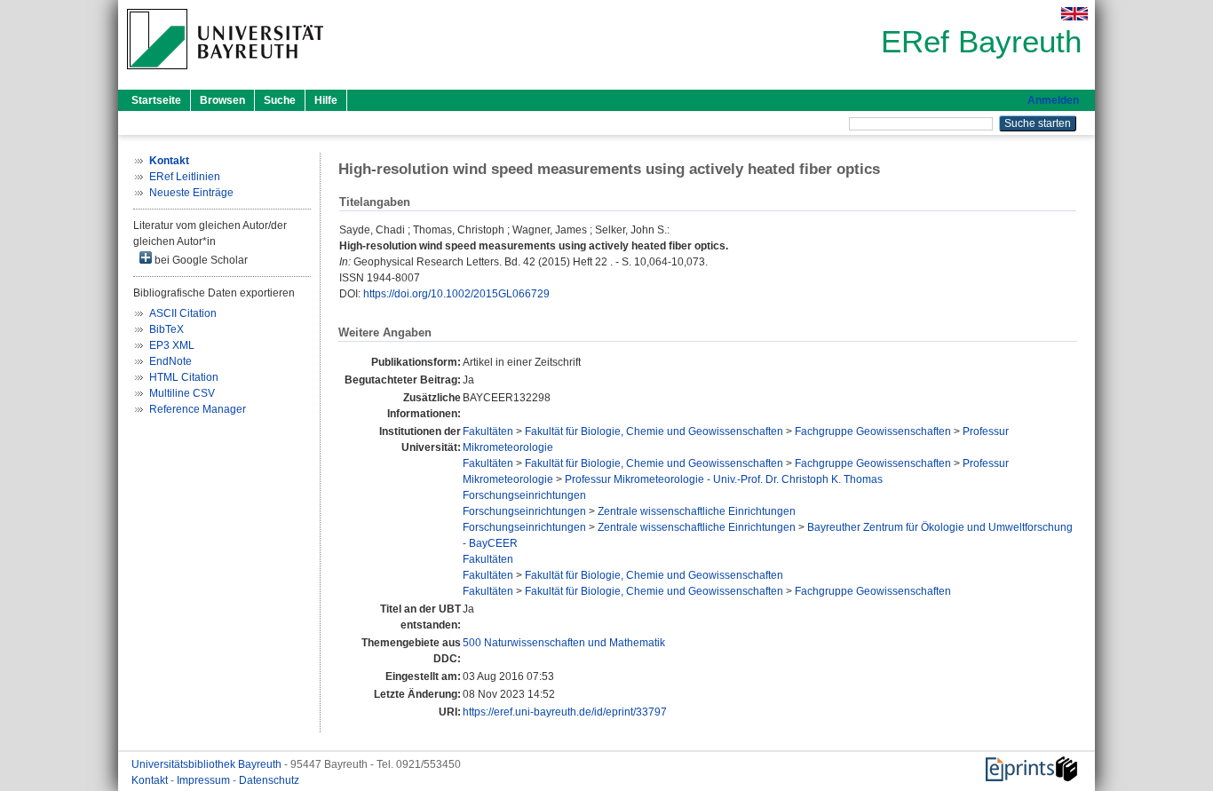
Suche (280, 100)
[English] (1074, 13)
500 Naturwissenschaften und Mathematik (564, 643)
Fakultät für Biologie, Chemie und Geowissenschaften (654, 431)
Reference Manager (197, 409)
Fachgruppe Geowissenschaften (873, 431)
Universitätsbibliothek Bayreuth (207, 764)
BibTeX (166, 329)
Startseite (156, 100)
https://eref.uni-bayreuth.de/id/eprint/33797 (565, 712)
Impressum (205, 780)
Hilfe (325, 100)
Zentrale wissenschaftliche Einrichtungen (697, 511)
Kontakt (150, 780)
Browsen (222, 100)
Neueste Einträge (191, 192)
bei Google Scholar (200, 260)
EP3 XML (171, 345)
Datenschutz (269, 780)
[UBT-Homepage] (225, 74)
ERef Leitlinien (184, 176)
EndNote (170, 361)
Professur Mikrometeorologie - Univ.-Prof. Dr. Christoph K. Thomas (724, 479)
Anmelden (1053, 100)
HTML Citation (183, 377)
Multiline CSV (182, 393)
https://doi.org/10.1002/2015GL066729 (456, 294)
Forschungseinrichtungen (524, 495)
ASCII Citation (183, 313)
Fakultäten (488, 431)
